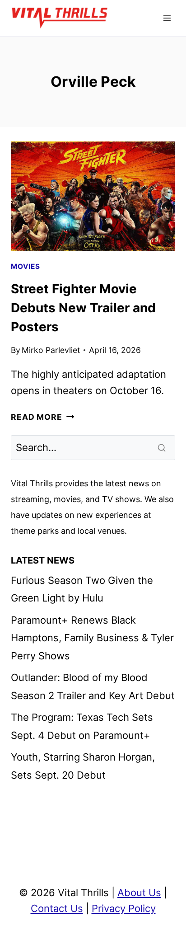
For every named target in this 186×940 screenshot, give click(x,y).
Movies (25, 266)
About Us (139, 892)
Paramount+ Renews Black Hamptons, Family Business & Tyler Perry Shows (92, 638)
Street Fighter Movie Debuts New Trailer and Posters (83, 307)
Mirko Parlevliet (51, 350)
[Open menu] (166, 18)
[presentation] (93, 196)
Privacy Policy (124, 908)
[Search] (162, 447)
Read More (42, 417)
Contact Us (57, 908)
